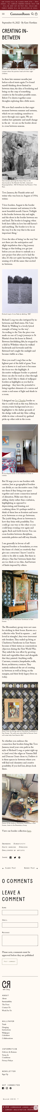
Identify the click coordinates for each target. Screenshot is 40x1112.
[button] (32, 14)
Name (4, 908)
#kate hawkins (9, 847)
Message (6, 933)
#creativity (19, 844)
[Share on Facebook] (11, 857)
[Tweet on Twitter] (15, 857)
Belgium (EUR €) (10, 1099)
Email (4, 920)
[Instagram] (7, 1088)
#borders (6, 844)
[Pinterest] (11, 1088)
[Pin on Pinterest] (19, 857)
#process (23, 847)
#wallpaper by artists (13, 850)
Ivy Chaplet (20, 401)
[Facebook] (3, 1088)
